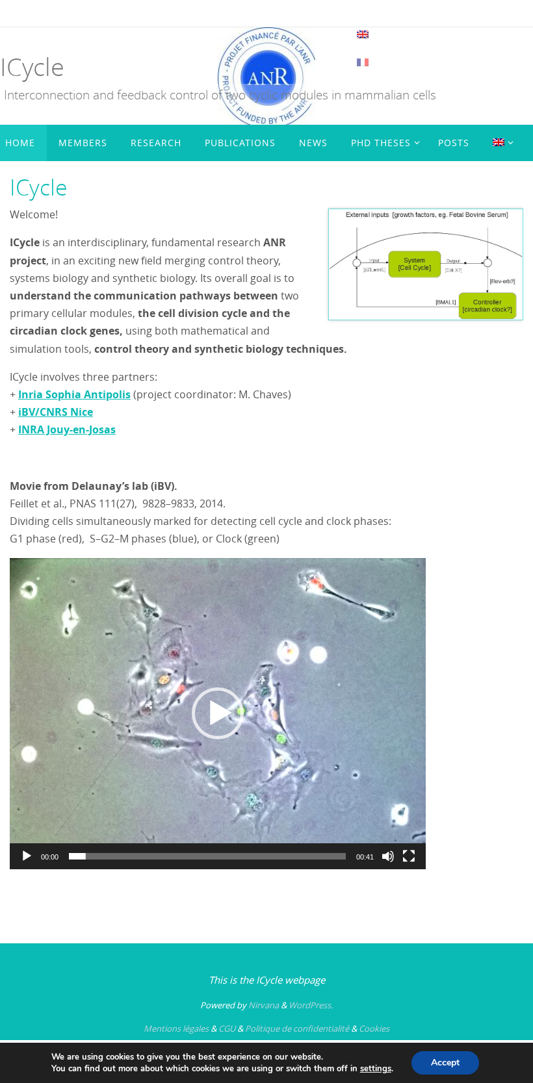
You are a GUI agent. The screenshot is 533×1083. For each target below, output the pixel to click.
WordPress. (311, 1005)
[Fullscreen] (408, 856)
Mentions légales (176, 1028)
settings (375, 1069)
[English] (500, 143)
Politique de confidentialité (297, 1028)
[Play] (26, 856)
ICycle (32, 66)
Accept (445, 1062)
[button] (218, 713)
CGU (226, 1028)
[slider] (207, 856)
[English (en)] (363, 34)
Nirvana (263, 1005)
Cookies (374, 1028)
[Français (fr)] (363, 62)
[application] (218, 713)
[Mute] (388, 856)
